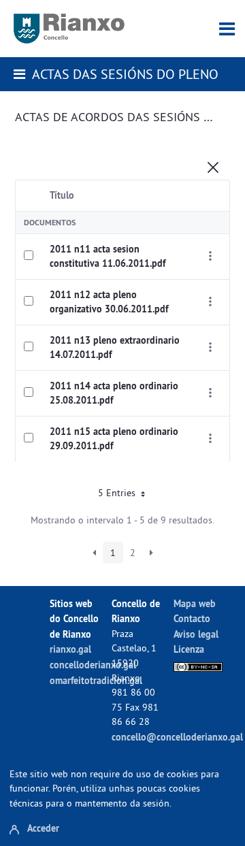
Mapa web (195, 603)
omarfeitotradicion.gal (96, 680)
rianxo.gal (70, 648)
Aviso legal (196, 634)
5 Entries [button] (118, 493)
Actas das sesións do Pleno (125, 73)
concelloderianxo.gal (93, 664)
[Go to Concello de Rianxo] (69, 28)
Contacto (192, 618)
